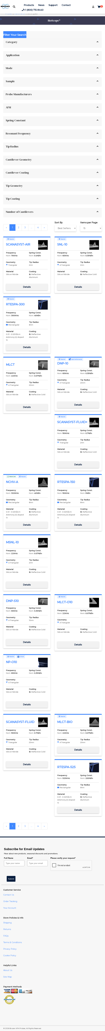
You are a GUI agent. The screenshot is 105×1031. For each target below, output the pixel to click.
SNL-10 (62, 244)
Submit (11, 879)
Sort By (59, 222)
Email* (30, 858)
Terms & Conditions (12, 942)
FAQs (5, 936)
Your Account (9, 908)
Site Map (7, 977)
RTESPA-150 (66, 482)
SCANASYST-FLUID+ (72, 422)
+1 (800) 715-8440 (33, 10)
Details (27, 287)
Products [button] (29, 5)
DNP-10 (62, 363)
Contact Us (8, 895)
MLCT (10, 364)
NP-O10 (11, 662)
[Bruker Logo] (5, 8)
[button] (93, 7)
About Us (7, 970)
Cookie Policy (9, 955)
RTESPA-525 (66, 767)
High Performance (76, 359)
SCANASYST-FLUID (20, 722)
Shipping (7, 922)
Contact (66, 5)
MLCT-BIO (64, 722)
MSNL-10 (12, 542)
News (41, 5)
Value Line (12, 476)
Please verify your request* (62, 858)
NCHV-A (12, 482)
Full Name (8, 858)
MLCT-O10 (64, 602)
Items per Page (88, 222)
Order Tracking (10, 901)
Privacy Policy (10, 949)
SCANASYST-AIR (18, 244)
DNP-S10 (12, 601)
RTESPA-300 (15, 304)
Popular (11, 239)
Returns (7, 929)
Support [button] (53, 5)
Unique (21, 656)
